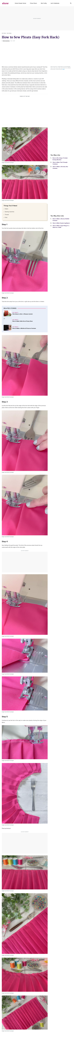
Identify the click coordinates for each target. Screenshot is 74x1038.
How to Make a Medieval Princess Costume (24, 328)
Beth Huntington (6, 40)
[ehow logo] (5, 3)
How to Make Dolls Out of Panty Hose (22, 321)
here (64, 69)
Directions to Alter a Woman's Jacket (22, 314)
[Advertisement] (37, 54)
